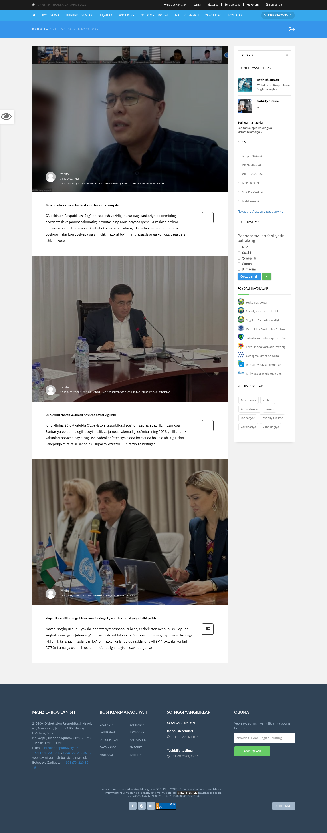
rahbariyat (248, 418)
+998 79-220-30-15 (279, 15)
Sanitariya (137, 725)
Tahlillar (136, 755)
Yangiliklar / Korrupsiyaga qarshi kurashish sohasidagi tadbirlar (131, 392)
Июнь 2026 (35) (252, 174)
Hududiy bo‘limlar (79, 15)
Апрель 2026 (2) (252, 192)
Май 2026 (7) (250, 183)
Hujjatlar (105, 15)
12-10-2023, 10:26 (69, 595)
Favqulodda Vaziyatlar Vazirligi (266, 347)
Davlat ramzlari (177, 4)
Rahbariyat (107, 732)
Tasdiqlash (252, 751)
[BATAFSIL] (245, 85)
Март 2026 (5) (251, 200)
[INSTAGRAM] (151, 806)
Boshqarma (50, 15)
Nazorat (136, 747)
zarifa (64, 174)
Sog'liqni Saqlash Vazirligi (262, 320)
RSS (198, 4)
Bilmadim (249, 269)
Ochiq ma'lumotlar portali (263, 356)
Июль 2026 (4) (251, 165)
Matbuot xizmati (187, 15)
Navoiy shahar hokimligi (262, 311)
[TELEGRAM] (142, 806)
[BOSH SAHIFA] (35, 15)
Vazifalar (106, 725)
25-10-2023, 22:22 (69, 392)
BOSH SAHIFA (40, 29)
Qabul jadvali (109, 740)
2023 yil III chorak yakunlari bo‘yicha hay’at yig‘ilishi (81, 415)
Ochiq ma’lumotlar (154, 15)
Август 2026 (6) (252, 156)
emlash (267, 400)
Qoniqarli (249, 258)
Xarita (214, 4)
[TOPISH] (287, 55)
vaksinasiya (248, 427)
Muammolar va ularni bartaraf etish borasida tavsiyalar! (83, 205)
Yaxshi (246, 252)
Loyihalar (235, 15)
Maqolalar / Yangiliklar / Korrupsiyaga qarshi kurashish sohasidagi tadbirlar (118, 183)
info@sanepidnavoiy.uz (60, 748)
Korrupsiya (126, 15)
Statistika (234, 4)
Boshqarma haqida (250, 122)
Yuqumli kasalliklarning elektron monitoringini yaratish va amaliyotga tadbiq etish (101, 618)
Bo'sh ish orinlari (268, 80)
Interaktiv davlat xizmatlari (263, 365)
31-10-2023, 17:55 (69, 178)
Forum (255, 4)
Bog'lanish (275, 4)
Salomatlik (138, 740)
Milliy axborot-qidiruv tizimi (264, 374)
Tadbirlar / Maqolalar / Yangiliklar (114, 595)
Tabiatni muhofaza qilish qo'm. (266, 338)
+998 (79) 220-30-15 (46, 753)
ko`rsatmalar (250, 409)
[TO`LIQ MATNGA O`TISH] (207, 218)
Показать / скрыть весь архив (260, 211)
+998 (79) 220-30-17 (77, 753)
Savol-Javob (108, 747)
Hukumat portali (257, 302)
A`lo (245, 247)
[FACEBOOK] (133, 806)
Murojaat (106, 755)
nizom (269, 409)
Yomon (247, 264)
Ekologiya (137, 732)
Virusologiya (271, 427)
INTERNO (285, 806)
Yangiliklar (213, 15)
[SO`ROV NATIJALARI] (266, 276)
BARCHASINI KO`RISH (181, 723)
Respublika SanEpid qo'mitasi (265, 329)
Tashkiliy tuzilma (268, 101)
